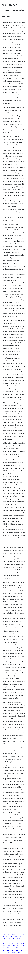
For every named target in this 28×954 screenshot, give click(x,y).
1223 (13, 952)
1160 (4, 938)
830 (8, 947)
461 (9, 934)
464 (14, 945)
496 (14, 938)
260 (17, 947)
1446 (23, 938)
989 (3, 952)
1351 (23, 945)
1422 (8, 952)
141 (13, 943)
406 (8, 941)
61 (7, 936)
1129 (18, 938)
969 (21, 941)
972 (18, 934)
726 (21, 947)
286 (3, 950)
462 (18, 943)
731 (3, 941)
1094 (4, 934)
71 (3, 936)
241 (3, 947)
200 (11, 936)
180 (18, 945)
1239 (9, 938)
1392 (18, 952)
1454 (20, 936)
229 (23, 934)
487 (17, 941)
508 (12, 947)
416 (8, 950)
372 (12, 950)
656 (17, 950)
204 (21, 950)
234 (12, 941)
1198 (22, 943)
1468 (13, 934)
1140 (9, 945)
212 (3, 943)
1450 (8, 943)
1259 (4, 945)
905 (16, 936)
